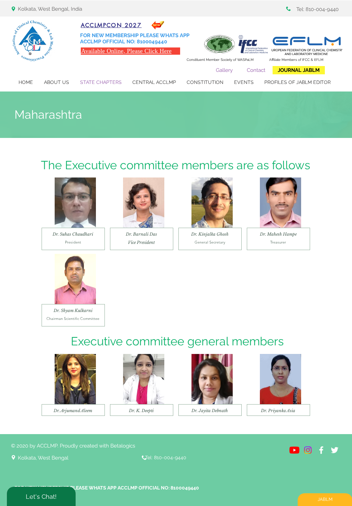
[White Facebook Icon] (321, 450)
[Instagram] (308, 450)
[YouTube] (294, 450)
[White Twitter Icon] (335, 450)
